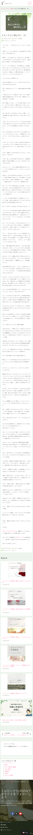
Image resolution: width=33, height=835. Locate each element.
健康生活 (7, 771)
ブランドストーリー (10, 763)
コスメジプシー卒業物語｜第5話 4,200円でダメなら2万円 (16, 581)
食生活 (6, 773)
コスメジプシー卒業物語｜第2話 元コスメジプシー (15, 693)
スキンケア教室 (9, 775)
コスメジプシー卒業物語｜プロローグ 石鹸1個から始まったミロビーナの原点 (16, 665)
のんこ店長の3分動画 (10, 767)
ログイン (18, 746)
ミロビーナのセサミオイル (9, 531)
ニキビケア (13, 40)
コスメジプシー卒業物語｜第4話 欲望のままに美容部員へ (16, 609)
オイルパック (6, 40)
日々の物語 (8, 769)
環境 (6, 765)
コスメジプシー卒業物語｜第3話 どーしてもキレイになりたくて (16, 637)
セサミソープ (20, 537)
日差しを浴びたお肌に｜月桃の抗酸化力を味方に (14, 720)
